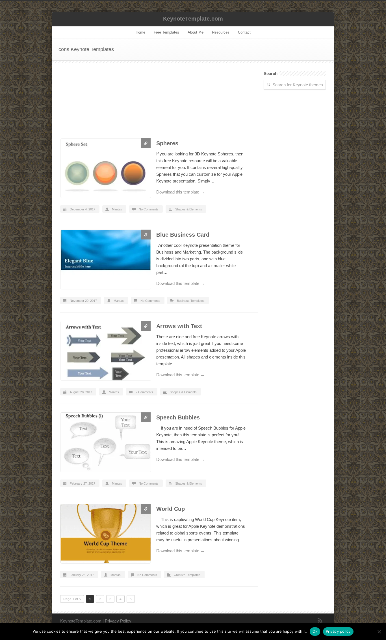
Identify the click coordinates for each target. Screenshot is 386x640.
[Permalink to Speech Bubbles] (105, 443)
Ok (315, 631)
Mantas (117, 209)
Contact (244, 32)
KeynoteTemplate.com (193, 19)
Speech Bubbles (178, 417)
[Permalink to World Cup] (105, 535)
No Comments (149, 209)
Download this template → (180, 192)
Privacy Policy (118, 621)
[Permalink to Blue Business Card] (105, 260)
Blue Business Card (182, 235)
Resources (220, 32)
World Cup (170, 509)
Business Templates (191, 300)
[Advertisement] (159, 104)
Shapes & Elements (188, 209)
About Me (195, 32)
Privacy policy (338, 631)
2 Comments (144, 392)
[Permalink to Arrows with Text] (105, 352)
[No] (379, 631)
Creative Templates (187, 575)
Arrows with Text (179, 326)
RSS (320, 620)
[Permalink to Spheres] (105, 169)
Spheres (167, 143)
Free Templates (166, 32)
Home (140, 32)
